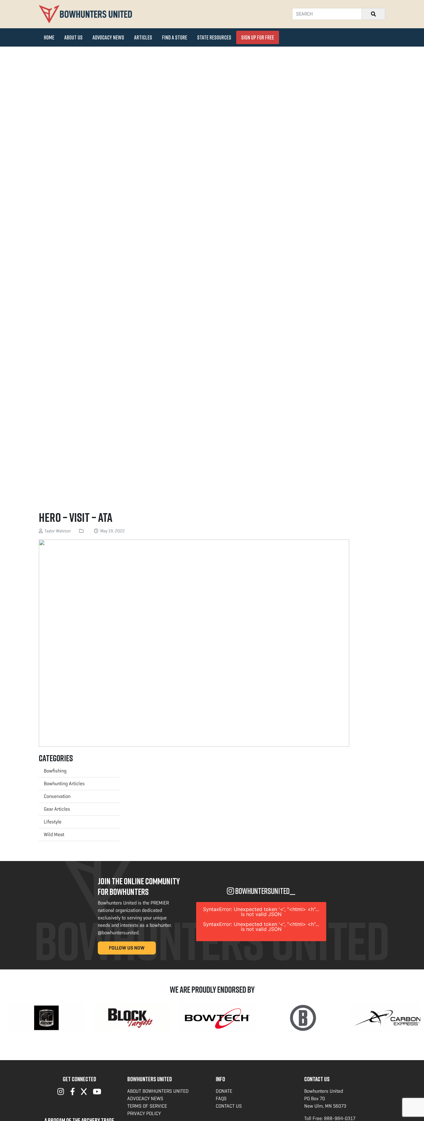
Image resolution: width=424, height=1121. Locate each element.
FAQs (221, 1098)
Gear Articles (57, 809)
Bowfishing (55, 771)
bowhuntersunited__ (264, 891)
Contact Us (229, 1106)
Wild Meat (54, 834)
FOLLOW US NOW (127, 948)
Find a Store (174, 37)
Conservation (57, 796)
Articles (143, 37)
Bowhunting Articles (64, 783)
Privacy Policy (144, 1113)
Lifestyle (52, 821)
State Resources (214, 37)
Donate (224, 1091)
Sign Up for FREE (257, 37)
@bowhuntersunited (118, 932)
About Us (73, 37)
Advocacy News (108, 37)
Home (49, 37)
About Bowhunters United (158, 1091)
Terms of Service (147, 1106)
